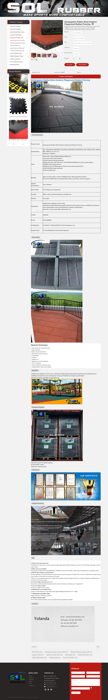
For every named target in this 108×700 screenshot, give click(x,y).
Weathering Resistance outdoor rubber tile (81, 652)
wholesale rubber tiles (54, 657)
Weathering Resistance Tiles (85, 654)
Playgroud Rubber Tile (16, 37)
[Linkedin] (48, 690)
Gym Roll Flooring (15, 29)
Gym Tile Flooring (15, 26)
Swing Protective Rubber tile (17, 48)
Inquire (71, 64)
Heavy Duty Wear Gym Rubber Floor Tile (18, 93)
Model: (34, 72)
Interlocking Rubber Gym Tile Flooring (19, 32)
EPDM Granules (14, 64)
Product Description (66, 76)
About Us (31, 678)
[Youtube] (51, 690)
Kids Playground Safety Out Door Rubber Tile (56, 652)
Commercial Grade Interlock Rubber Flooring (18, 116)
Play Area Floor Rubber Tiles (70, 657)
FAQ (30, 683)
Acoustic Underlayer (16, 35)
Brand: (56, 72)
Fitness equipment (15, 59)
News (30, 681)
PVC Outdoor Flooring (16, 62)
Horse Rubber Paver (16, 53)
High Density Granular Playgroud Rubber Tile (19, 40)
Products (31, 679)
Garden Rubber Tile (15, 45)
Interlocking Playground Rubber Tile (19, 43)
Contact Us (32, 685)
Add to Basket (82, 64)
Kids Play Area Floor (37, 652)
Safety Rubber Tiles (70, 654)
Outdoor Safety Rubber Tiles (39, 657)
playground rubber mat (38, 654)
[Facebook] (45, 690)
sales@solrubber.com (51, 686)
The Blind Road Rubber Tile (17, 50)
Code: (78, 72)
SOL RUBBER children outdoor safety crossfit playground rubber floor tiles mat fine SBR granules (18, 139)
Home (30, 676)
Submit (76, 692)
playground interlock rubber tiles (54, 654)
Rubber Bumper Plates (16, 56)
